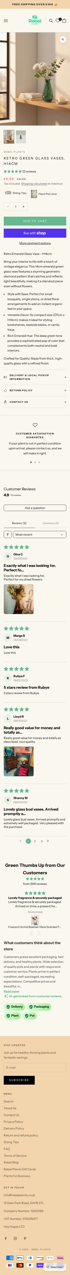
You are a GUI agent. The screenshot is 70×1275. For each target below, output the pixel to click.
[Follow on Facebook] (5, 1238)
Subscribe (19, 1080)
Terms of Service (15, 1155)
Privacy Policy (13, 1122)
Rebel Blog (11, 1162)
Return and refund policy (21, 1135)
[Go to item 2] (21, 137)
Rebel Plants (14, 152)
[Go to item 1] (9, 137)
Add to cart (35, 221)
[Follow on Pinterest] (25, 1238)
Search (9, 1101)
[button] (13, 171)
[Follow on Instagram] (15, 1238)
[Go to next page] (49, 841)
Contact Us (11, 1115)
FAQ (7, 1149)
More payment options (35, 243)
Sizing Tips (11, 1142)
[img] (35, 878)
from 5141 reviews (35, 884)
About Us (10, 1108)
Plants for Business (17, 1176)
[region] (35, 439)
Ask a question (35, 508)
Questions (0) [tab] (51, 523)
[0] (58, 21)
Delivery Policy (14, 1128)
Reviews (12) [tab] (19, 523)
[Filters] (8, 534)
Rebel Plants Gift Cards (20, 1169)
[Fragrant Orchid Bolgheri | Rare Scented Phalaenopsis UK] (35, 920)
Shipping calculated (34, 183)
